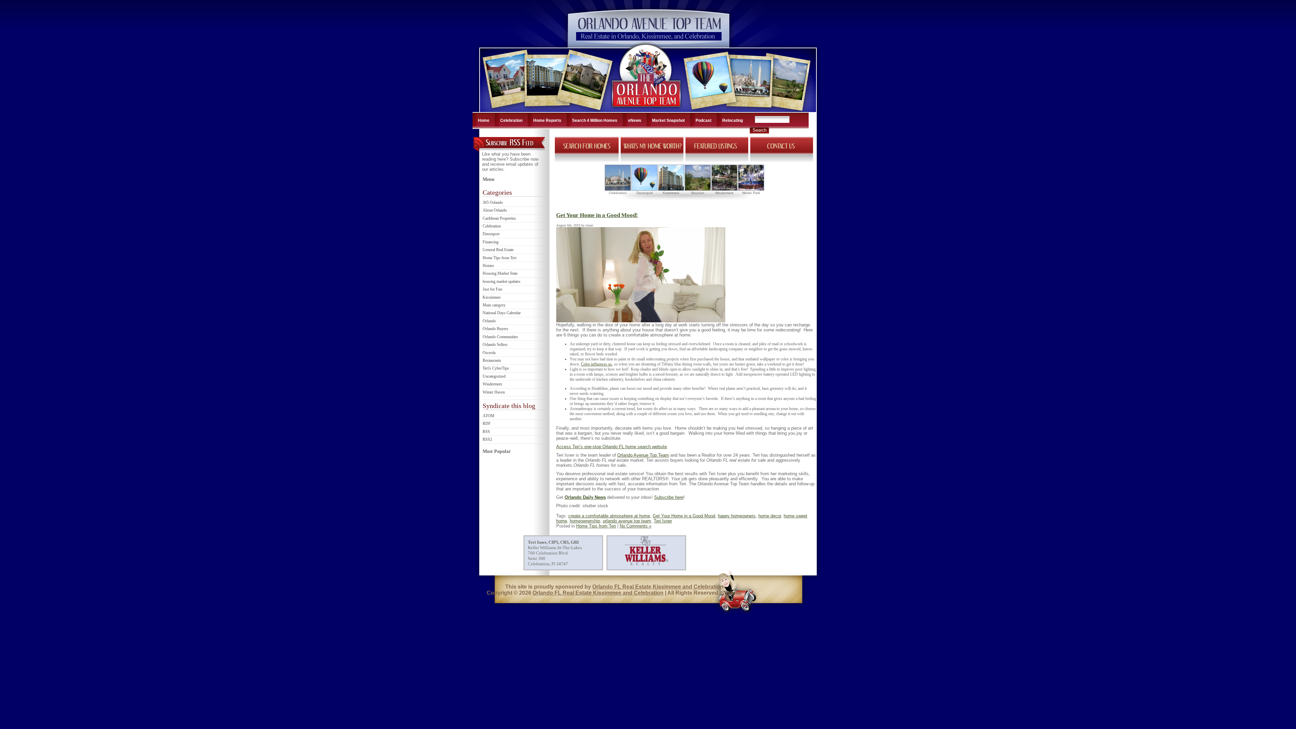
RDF (487, 423)
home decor (769, 515)
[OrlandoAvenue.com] (647, 110)
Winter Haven (494, 392)
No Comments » (635, 526)
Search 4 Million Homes (594, 120)
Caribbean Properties (499, 218)
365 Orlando (493, 202)
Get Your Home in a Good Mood (684, 515)
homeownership (585, 520)
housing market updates (501, 281)
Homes (488, 265)
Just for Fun (492, 289)
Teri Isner (663, 520)
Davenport (491, 234)
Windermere (492, 384)
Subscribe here (668, 497)
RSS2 (487, 439)
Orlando (489, 321)
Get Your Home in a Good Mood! (597, 215)
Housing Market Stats (500, 273)
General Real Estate (498, 249)
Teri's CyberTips (496, 368)
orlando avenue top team (627, 520)
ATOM (488, 415)
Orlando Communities (500, 336)
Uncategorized (494, 376)
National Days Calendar (502, 312)
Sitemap (731, 593)
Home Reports (547, 120)
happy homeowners (737, 515)
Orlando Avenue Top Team (643, 455)
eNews (634, 120)
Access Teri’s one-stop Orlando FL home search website (611, 446)
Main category (494, 305)
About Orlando (495, 210)
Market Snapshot (668, 120)
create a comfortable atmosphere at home (609, 515)
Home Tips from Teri (499, 257)
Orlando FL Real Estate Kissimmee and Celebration (657, 587)
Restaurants (492, 360)
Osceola (489, 352)
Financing (490, 242)
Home (483, 120)
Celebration (511, 120)
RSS (486, 431)
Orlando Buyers (495, 328)
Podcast (703, 120)
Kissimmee (492, 297)
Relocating (732, 120)
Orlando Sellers (495, 344)
